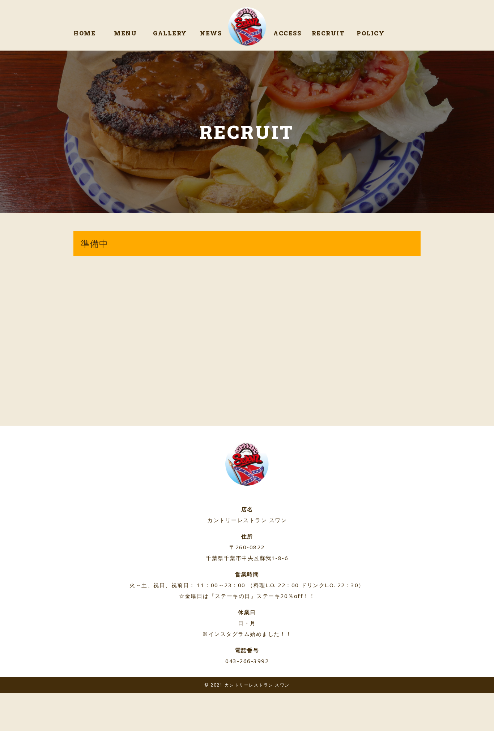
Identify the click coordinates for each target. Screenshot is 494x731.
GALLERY (170, 33)
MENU (125, 33)
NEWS (211, 33)
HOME (84, 33)
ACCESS (287, 33)
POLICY (370, 33)
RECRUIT (328, 33)
